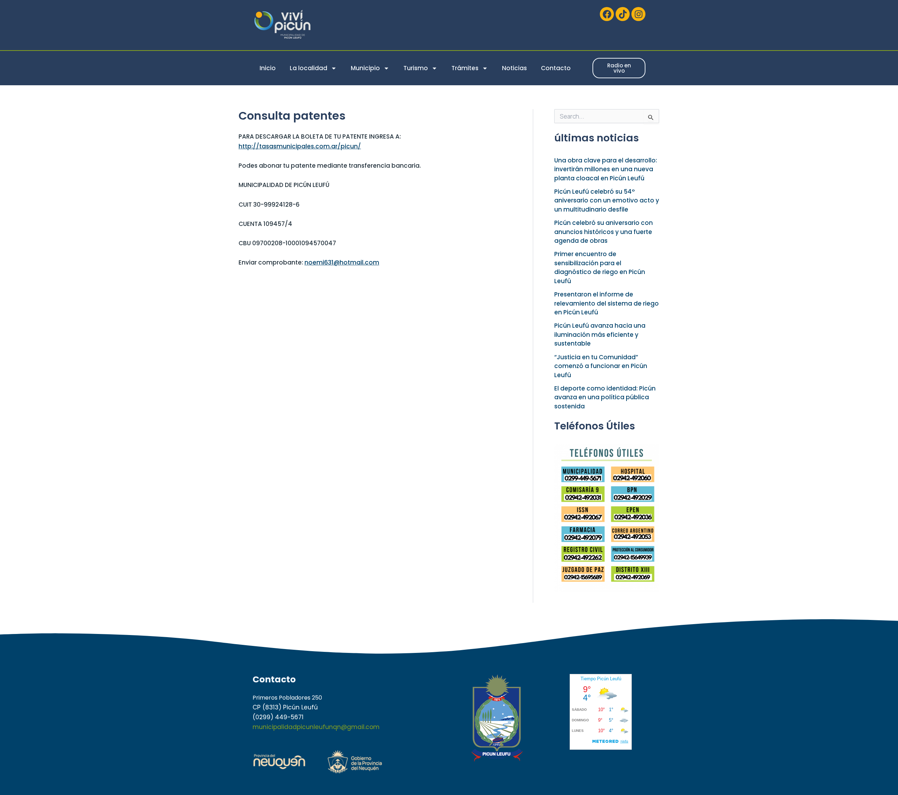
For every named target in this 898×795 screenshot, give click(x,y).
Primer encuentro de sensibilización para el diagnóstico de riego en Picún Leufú (599, 267)
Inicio (268, 68)
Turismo (415, 68)
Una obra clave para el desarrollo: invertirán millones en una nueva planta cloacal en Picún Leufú (605, 169)
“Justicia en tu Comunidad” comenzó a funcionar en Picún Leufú (600, 366)
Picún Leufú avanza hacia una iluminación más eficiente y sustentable (599, 334)
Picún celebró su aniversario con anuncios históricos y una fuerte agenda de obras (603, 232)
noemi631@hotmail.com (341, 262)
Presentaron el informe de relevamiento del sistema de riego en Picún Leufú (606, 303)
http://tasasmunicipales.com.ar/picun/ (300, 146)
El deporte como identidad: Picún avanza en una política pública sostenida (605, 397)
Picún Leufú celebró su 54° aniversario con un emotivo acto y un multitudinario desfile (606, 200)
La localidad (308, 68)
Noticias (514, 68)
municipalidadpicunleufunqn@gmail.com (316, 727)
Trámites (464, 68)
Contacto (556, 68)
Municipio (365, 68)
